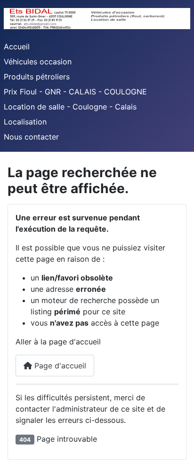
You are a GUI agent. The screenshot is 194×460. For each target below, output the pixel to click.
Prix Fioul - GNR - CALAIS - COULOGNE (75, 91)
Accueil (17, 46)
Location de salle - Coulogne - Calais (70, 106)
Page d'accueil (59, 365)
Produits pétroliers (37, 76)
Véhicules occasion (38, 61)
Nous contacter (31, 136)
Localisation (25, 121)
